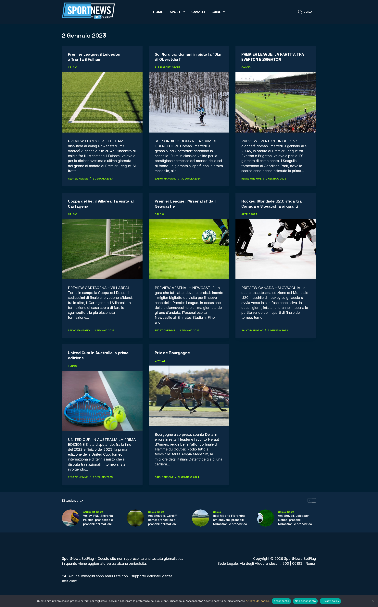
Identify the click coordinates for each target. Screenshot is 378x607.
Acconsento (281, 600)
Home (158, 12)
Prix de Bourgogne (172, 352)
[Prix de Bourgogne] (189, 396)
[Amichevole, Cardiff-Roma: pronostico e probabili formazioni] (135, 518)
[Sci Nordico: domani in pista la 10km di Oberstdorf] (189, 102)
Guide (216, 12)
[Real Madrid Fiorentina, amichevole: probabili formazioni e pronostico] (200, 518)
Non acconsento (305, 600)
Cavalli (198, 12)
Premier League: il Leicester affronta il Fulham (94, 57)
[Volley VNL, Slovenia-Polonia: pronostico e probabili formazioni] (70, 518)
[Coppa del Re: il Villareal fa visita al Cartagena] (102, 249)
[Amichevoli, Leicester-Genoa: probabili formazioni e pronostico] (265, 518)
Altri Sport (163, 67)
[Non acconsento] (373, 601)
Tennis (72, 365)
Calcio (72, 67)
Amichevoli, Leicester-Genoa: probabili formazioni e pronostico (295, 520)
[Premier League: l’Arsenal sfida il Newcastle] (189, 249)
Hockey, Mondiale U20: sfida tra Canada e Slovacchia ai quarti (271, 204)
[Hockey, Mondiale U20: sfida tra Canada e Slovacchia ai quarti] (275, 249)
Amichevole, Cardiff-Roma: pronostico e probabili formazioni (163, 520)
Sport (175, 12)
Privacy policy (330, 600)
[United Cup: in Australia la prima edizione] (102, 401)
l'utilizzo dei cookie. (258, 600)
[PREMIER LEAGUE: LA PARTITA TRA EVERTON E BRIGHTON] (275, 102)
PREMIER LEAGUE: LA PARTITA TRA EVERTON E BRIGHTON (272, 57)
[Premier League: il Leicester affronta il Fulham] (102, 102)
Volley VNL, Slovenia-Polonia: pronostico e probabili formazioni (98, 520)
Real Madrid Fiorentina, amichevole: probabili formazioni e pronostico (230, 520)
